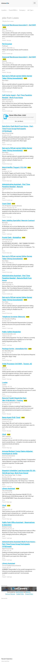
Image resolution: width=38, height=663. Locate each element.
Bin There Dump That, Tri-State (11, 475)
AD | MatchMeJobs (8, 351)
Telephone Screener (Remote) (13, 317)
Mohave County (7, 527)
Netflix (4, 169)
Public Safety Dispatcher (11, 332)
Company (22, 10)
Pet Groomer (7, 44)
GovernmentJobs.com (9, 334)
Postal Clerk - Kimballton (11, 237)
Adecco (4, 368)
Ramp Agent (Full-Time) (11, 417)
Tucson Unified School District (11, 565)
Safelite (4, 29)
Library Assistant (8, 488)
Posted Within (13, 10)
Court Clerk (6, 204)
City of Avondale (7, 490)
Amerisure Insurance (8, 456)
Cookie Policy (20, 594)
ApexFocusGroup (7, 99)
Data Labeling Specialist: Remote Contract (18, 220)
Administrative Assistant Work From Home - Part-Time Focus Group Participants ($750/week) (19, 544)
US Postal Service (7, 239)
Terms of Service (10, 594)
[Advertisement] (15, 627)
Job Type (30, 10)
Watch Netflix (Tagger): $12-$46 (14, 167)
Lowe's (4, 384)
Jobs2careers (19, 592)
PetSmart (5, 46)
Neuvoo (28, 592)
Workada (5, 222)
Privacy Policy (29, 594)
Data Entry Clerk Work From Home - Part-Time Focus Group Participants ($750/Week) (17, 128)
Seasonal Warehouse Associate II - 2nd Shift (19, 25)
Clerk (4, 434)
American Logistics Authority (11, 402)
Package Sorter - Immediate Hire (14, 349)
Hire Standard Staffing (9, 319)
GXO (3, 507)
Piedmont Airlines (7, 419)
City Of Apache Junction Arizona (12, 206)
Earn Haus (5, 80)
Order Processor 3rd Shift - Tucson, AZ (17, 364)
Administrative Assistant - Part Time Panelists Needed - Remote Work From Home (17, 278)
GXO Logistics (6, 436)
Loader (5, 383)
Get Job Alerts (19, 121)
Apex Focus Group (7, 133)
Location (4, 10)
